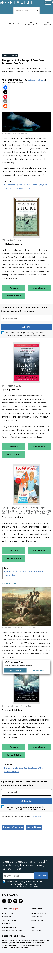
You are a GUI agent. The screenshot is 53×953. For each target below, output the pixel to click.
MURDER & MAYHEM (9, 927)
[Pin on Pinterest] (5, 97)
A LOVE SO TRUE (8, 913)
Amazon (14, 288)
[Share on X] (5, 92)
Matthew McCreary (36, 80)
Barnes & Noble (13, 296)
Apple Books (39, 288)
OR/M (33, 924)
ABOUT (34, 927)
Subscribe (48, 2)
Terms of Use (36, 917)
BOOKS (14, 56)
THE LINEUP (6, 924)
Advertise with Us (38, 913)
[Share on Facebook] (5, 87)
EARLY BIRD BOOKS (9, 920)
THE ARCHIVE (6, 917)
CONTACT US (36, 931)
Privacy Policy (37, 920)
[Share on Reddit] (5, 106)
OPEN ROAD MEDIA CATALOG (12, 931)
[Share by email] (5, 101)
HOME (5, 56)
